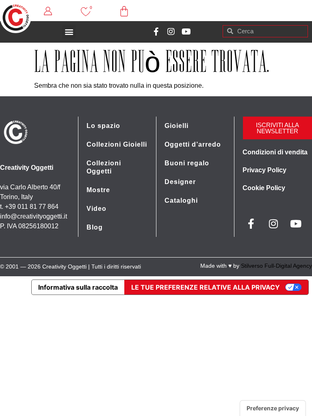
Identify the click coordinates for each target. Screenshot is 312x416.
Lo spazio (103, 125)
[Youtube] (186, 31)
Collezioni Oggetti (104, 167)
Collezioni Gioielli (117, 144)
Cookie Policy (264, 187)
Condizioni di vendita (275, 152)
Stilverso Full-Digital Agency (276, 265)
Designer (180, 181)
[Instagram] (171, 31)
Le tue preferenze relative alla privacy (205, 287)
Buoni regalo (187, 163)
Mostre (98, 189)
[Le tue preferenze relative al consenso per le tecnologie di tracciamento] (273, 408)
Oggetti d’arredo (193, 144)
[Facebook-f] (156, 31)
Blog (95, 227)
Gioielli (176, 125)
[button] (69, 32)
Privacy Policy (264, 170)
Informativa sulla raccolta (78, 287)
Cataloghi (181, 200)
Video (96, 208)
